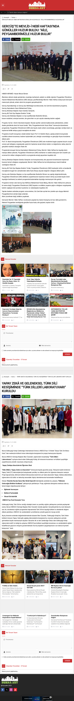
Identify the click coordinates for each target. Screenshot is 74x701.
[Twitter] (6, 689)
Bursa (13, 376)
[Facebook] (2, 689)
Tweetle (17, 39)
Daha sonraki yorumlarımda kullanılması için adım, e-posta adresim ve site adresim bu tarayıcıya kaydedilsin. (34, 350)
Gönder (27, 39)
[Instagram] (11, 689)
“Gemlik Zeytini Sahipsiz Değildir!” (18, 12)
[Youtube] (15, 689)
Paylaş (8, 39)
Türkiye (13, 17)
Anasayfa (6, 17)
